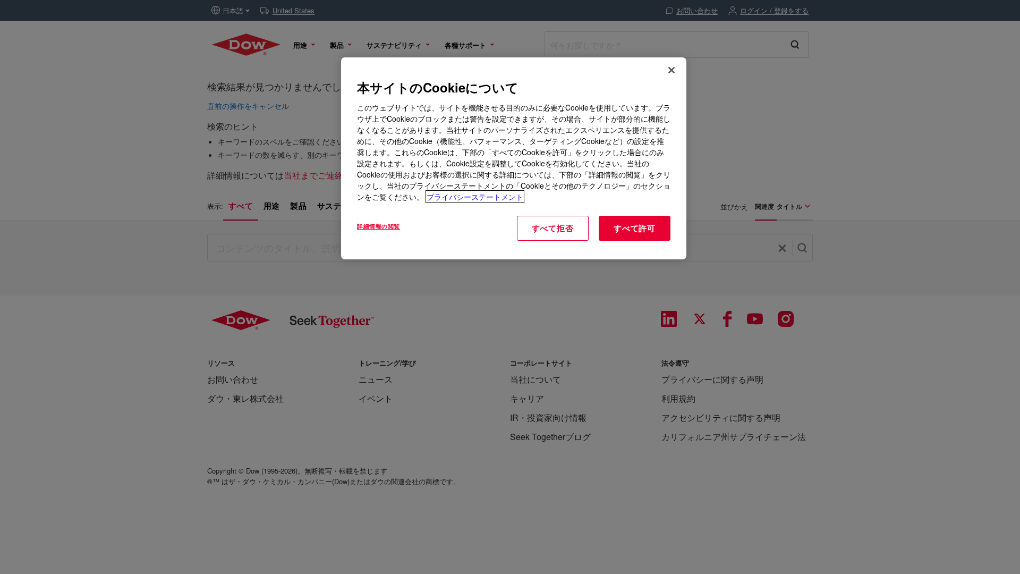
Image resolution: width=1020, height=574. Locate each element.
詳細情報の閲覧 (378, 226)
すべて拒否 (553, 228)
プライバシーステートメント (475, 196)
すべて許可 (635, 228)
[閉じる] (671, 70)
